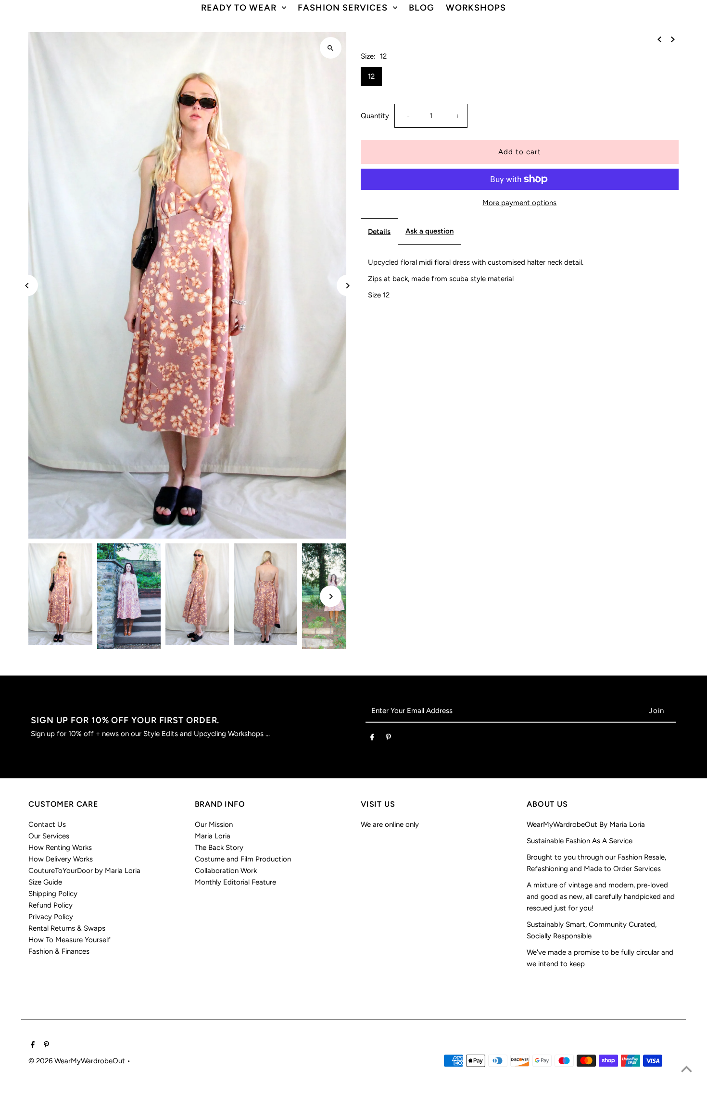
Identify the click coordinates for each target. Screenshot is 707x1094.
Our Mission (214, 824)
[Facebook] (372, 739)
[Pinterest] (388, 739)
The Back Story (219, 847)
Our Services (48, 836)
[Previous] (27, 285)
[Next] (347, 285)
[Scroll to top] (686, 1069)
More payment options (519, 202)
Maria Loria (212, 836)
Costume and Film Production (243, 859)
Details (379, 231)
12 (371, 76)
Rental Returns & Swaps (66, 928)
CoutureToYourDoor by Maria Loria (84, 870)
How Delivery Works (60, 859)
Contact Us (47, 824)
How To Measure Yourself (69, 939)
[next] (673, 39)
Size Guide (45, 882)
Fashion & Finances (58, 951)
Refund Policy (50, 905)
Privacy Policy (50, 916)
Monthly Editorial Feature (235, 882)
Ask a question (429, 231)
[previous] (659, 39)
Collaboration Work (226, 870)
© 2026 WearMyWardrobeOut (77, 1061)
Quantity (375, 115)
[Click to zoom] (330, 48)
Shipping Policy (52, 893)
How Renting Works (60, 847)
